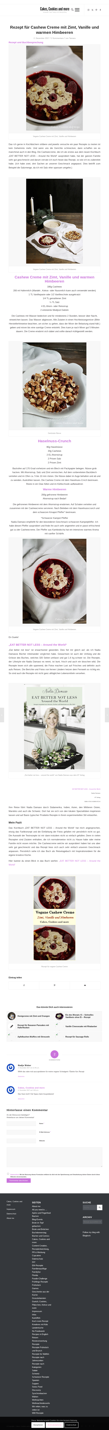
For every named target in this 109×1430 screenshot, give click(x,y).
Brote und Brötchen (40, 1229)
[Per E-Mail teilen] (85, 985)
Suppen (35, 1383)
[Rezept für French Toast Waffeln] (107, 715)
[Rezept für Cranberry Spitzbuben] (2, 715)
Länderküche (37, 1328)
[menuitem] (72, 10)
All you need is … (39, 1209)
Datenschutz (14, 1174)
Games (35, 1288)
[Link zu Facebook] (100, 10)
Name (41, 1123)
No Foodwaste (38, 1331)
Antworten (21, 1076)
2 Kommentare (57, 38)
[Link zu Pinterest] (96, 10)
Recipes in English (40, 1334)
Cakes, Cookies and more (14, 1203)
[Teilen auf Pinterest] (54, 985)
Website (42, 1141)
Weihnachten (37, 1400)
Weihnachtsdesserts (41, 1403)
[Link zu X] (92, 10)
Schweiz (35, 1373)
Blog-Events (37, 1219)
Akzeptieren (38, 1425)
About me (10, 1218)
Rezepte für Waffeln (40, 1354)
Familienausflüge (39, 1268)
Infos (34, 1314)
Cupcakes (36, 1255)
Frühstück (36, 1285)
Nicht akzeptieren (55, 1425)
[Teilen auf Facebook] (24, 985)
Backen (35, 1216)
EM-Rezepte (37, 1265)
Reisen (35, 1337)
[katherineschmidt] (54, 10)
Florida (35, 1275)
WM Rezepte (37, 1413)
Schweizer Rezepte (40, 1377)
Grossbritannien (39, 1298)
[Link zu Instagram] (88, 10)
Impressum (11, 1209)
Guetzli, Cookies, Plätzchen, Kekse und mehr (41, 1304)
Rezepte (35, 1344)
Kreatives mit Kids (40, 1324)
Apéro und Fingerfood (41, 1213)
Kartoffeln (36, 1318)
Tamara (72, 38)
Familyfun (36, 1272)
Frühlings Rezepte (40, 1282)
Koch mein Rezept (40, 1321)
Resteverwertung (39, 1341)
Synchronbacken (39, 1393)
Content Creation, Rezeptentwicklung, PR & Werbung (40, 1249)
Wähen (35, 1397)
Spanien (35, 1380)
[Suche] (72, 10)
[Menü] (77, 10)
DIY (33, 1262)
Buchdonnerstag (39, 1232)
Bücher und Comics (40, 1236)
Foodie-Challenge (39, 1278)
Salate (34, 1370)
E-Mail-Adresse (45, 1132)
